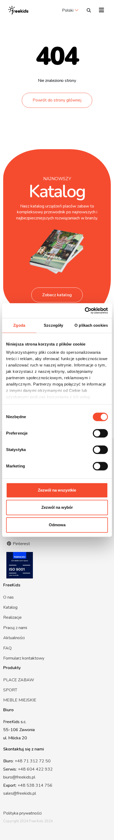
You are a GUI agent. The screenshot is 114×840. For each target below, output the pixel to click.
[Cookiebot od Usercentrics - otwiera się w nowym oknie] (85, 310)
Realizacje (12, 617)
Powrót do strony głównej (57, 100)
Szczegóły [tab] (53, 325)
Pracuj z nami (15, 628)
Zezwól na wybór (57, 507)
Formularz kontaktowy (23, 658)
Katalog (10, 607)
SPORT (10, 690)
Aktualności (14, 638)
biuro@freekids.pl (19, 777)
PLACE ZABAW (18, 680)
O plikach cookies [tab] (91, 325)
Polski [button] (67, 10)
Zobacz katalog (57, 295)
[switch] (100, 433)
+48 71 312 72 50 (33, 761)
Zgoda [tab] (19, 325)
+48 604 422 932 (35, 769)
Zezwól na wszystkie (57, 490)
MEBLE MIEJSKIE (19, 700)
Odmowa (57, 525)
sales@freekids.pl (19, 793)
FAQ (7, 648)
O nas (8, 597)
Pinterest (21, 544)
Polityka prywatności (22, 813)
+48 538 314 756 (34, 785)
